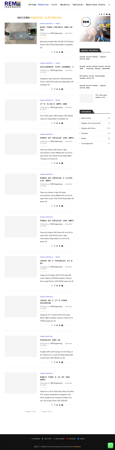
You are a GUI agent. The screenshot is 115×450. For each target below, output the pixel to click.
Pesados (95, 133)
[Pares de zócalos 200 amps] (21, 144)
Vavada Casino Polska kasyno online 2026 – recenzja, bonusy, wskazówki (95, 67)
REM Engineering (56, 33)
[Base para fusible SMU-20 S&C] (21, 33)
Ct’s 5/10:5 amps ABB (53, 104)
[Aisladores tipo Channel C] (21, 73)
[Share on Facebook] (54, 52)
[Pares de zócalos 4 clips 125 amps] (21, 184)
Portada (32, 4)
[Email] (109, 14)
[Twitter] (101, 14)
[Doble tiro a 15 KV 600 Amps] (21, 383)
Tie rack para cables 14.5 (101, 96)
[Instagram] (104, 14)
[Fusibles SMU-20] (21, 346)
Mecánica (64, 4)
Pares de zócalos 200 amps (57, 138)
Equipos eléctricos (46, 23)
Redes (58, 23)
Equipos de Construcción (95, 123)
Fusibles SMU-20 (50, 340)
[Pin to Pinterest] (59, 52)
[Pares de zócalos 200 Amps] (21, 227)
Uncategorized (95, 143)
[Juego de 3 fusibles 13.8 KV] (21, 267)
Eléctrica (43, 4)
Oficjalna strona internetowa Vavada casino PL (92, 77)
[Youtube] (107, 14)
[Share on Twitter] (57, 52)
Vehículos (78, 4)
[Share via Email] (62, 52)
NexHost (78, 447)
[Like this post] (52, 52)
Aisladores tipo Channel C (57, 66)
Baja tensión (95, 118)
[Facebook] (99, 14)
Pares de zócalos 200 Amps (57, 220)
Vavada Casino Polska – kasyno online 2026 (93, 58)
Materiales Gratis (95, 4)
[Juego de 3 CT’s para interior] (21, 306)
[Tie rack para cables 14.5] (86, 98)
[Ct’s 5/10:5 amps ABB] (21, 110)
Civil (54, 4)
